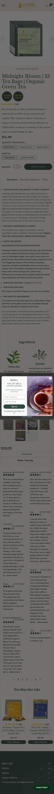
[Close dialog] (50, 378)
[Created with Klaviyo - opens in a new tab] (27, 417)
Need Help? (42, 787)
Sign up (14, 406)
